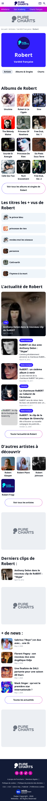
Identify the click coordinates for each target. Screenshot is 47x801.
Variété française (23, 61)
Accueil (4, 29)
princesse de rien (18, 228)
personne (14, 251)
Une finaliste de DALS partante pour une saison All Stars (28, 671)
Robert (23, 54)
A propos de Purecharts (15, 779)
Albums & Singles (24, 71)
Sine (39, 109)
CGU (4, 787)
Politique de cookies (9, 783)
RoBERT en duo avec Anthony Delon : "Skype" (30, 348)
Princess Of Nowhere (23, 133)
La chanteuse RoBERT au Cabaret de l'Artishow (31, 394)
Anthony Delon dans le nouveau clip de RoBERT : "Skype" (28, 573)
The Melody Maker (8, 133)
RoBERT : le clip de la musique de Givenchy (31, 417)
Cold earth (14, 262)
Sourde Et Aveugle (8, 155)
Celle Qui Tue (8, 175)
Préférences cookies (37, 787)
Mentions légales (32, 779)
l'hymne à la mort (18, 273)
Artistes (12, 29)
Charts (41, 71)
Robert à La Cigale (23, 111)
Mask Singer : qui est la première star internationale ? (27, 686)
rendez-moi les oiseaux (21, 239)
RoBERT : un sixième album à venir (30, 371)
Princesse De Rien (23, 155)
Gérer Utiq (16, 787)
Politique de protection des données (30, 783)
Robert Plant (23, 472)
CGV (9, 787)
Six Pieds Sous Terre (39, 155)
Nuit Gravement (23, 177)
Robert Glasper (8, 474)
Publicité (25, 787)
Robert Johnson (39, 474)
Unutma (8, 109)
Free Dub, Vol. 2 (39, 177)
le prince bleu (16, 217)
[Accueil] (21, 3)
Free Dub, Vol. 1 (39, 133)
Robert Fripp (8, 494)
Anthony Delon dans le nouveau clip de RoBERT (23, 328)
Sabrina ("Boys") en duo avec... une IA (27, 641)
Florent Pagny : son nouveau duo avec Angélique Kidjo (25, 657)
